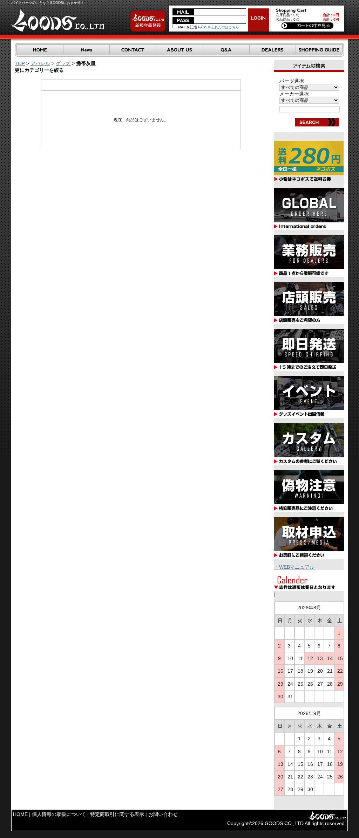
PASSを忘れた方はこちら (218, 27)
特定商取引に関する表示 (117, 814)
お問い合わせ (163, 814)
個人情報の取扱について (59, 814)
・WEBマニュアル (294, 567)
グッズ (63, 63)
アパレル (40, 63)
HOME (20, 814)
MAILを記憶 (187, 27)
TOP (20, 63)
